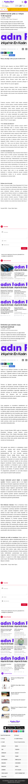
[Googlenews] (19, 731)
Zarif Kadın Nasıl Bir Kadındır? (18, 699)
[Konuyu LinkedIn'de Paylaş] (11, 53)
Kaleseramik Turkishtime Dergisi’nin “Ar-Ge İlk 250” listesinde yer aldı (7, 291)
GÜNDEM (8, 17)
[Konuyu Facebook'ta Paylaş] (2, 53)
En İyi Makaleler (6, 780)
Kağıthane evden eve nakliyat (14, 782)
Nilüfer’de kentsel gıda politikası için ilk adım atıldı (6, 630)
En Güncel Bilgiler (21, 780)
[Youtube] (14, 731)
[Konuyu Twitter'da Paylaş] (5, 53)
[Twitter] (7, 731)
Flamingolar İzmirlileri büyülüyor (6, 665)
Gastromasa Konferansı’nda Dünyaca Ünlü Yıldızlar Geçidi (20, 291)
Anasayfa (3, 17)
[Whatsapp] (21, 731)
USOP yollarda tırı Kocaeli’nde (18, 630)
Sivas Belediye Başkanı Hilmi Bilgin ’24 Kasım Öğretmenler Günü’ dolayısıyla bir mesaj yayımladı (19, 667)
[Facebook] (5, 731)
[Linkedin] (12, 731)
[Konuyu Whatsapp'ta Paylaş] (8, 53)
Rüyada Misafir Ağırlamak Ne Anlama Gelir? (17, 9)
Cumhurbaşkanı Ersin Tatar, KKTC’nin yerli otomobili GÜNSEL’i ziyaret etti (20, 275)
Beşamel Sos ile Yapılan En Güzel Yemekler (19, 708)
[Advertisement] (14, 216)
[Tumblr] (23, 731)
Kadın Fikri (12, 780)
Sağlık (16, 780)
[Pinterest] (16, 731)
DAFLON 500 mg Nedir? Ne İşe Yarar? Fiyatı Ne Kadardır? (18, 715)
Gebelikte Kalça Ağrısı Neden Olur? (18, 685)
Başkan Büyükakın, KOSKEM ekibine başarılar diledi (20, 309)
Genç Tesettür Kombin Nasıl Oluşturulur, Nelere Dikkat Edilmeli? (20, 648)
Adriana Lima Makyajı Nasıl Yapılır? (17, 678)
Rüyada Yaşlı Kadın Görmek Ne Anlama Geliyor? (18, 693)
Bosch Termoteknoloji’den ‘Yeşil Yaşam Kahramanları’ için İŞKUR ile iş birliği (7, 648)
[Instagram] (9, 731)
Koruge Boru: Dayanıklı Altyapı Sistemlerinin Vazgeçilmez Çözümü (6, 274)
